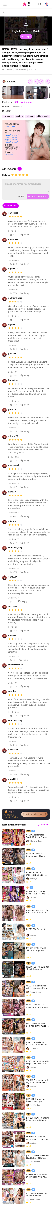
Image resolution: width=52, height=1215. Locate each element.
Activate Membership (33, 814)
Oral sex (19, 116)
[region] (26, 31)
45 (14, 660)
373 (15, 293)
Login (28, 36)
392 (15, 375)
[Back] (3, 12)
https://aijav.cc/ (11, 137)
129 (15, 431)
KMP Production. (23, 102)
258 (15, 264)
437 (15, 487)
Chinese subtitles (43, 116)
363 (15, 630)
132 (15, 460)
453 (15, 800)
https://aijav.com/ (11, 135)
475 (15, 572)
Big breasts (8, 116)
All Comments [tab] (10, 205)
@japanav (9, 155)
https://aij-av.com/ (12, 126)
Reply (26, 234)
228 (15, 715)
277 (15, 542)
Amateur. (11, 81)
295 (15, 745)
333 (15, 686)
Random (44, 824)
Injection (30, 116)
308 (15, 774)
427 (15, 234)
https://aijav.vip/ (11, 140)
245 (15, 319)
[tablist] (10, 205)
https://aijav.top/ (11, 142)
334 (15, 349)
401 (15, 516)
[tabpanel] (26, 506)
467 (15, 404)
